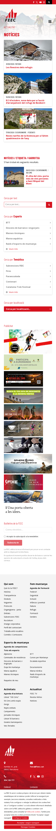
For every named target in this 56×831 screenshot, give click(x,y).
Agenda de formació (39, 588)
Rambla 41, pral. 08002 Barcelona (11, 768)
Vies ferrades (9, 726)
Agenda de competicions (15, 646)
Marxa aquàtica (14, 238)
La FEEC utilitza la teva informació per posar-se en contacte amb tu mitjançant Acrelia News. (27, 550)
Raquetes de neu (11, 680)
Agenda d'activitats (13, 693)
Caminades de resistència (14, 657)
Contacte (34, 787)
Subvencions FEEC (15, 265)
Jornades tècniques (12, 715)
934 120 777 (9, 780)
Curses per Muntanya (39, 657)
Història (7, 592)
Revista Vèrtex (36, 697)
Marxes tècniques (15, 233)
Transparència (10, 595)
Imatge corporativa (12, 624)
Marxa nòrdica (36, 671)
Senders (33, 617)
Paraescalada (13, 276)
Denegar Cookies (28, 827)
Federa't (33, 592)
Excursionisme (36, 667)
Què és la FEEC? (10, 588)
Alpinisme (8, 654)
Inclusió (33, 599)
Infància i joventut (37, 602)
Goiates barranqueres (13, 722)
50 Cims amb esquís (12, 700)
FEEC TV (33, 693)
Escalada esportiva (38, 661)
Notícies (33, 700)
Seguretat (34, 595)
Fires (8, 271)
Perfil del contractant (12, 627)
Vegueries (8, 602)
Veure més (13, 249)
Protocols (8, 606)
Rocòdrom (8, 620)
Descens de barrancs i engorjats (22, 227)
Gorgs (6, 704)
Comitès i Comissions (13, 634)
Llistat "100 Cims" (11, 697)
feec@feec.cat (37, 766)
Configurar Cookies (20, 818)
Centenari (11, 281)
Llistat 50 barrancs (11, 718)
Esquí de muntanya (12, 667)
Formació (34, 613)
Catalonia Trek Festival (18, 287)
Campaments (9, 711)
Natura (33, 606)
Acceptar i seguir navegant (28, 823)
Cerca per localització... (18, 309)
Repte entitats (10, 708)
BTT (8, 222)
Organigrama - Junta (12, 609)
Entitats (7, 613)
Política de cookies (33, 812)
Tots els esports (11, 650)
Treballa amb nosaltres (13, 631)
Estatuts (7, 599)
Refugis (33, 609)
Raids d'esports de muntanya (21, 243)
